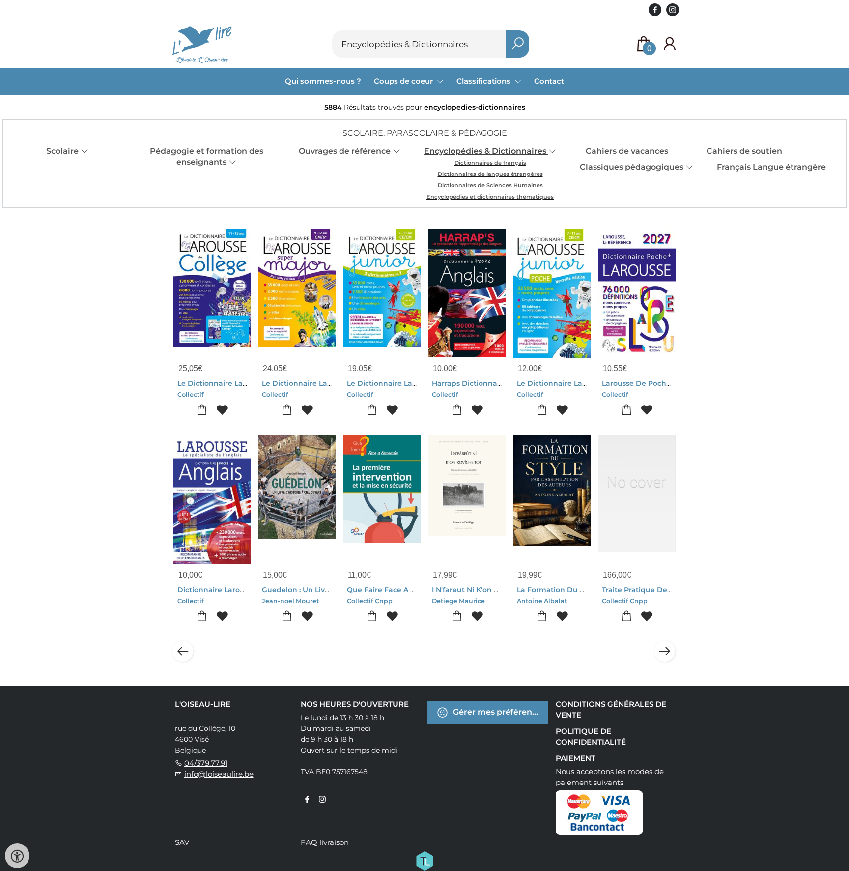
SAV (182, 842)
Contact (549, 81)
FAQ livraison (325, 842)
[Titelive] (424, 860)
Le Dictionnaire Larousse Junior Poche (586, 383)
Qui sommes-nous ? (323, 81)
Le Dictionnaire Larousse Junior (403, 383)
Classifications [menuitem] (484, 81)
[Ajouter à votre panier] (202, 410)
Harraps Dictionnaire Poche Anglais (496, 383)
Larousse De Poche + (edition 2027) (665, 383)
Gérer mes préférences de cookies (499, 712)
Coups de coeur (404, 81)
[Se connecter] (669, 44)
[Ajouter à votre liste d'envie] (222, 410)
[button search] (517, 44)
